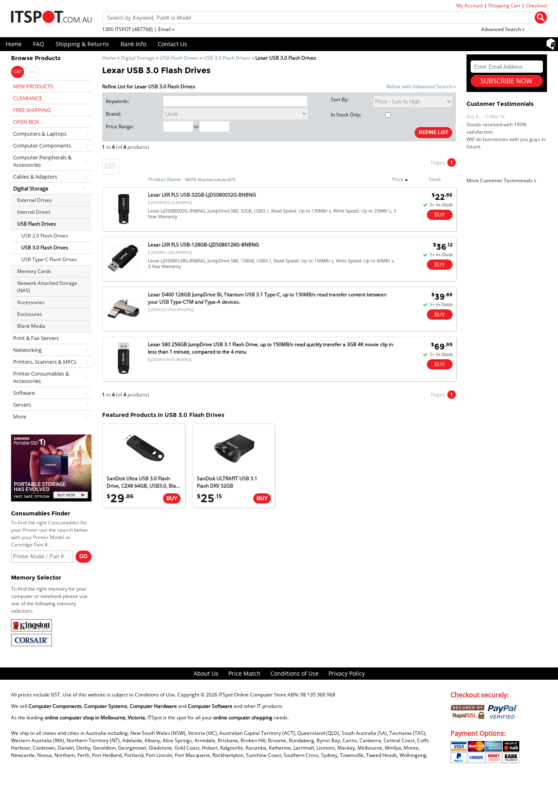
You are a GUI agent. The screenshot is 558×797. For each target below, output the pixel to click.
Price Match (244, 673)
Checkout (536, 5)
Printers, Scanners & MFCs (44, 361)
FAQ (38, 44)
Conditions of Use (294, 673)
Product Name (164, 179)
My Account (469, 5)
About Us (206, 673)
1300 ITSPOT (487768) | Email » (138, 29)
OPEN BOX (26, 121)
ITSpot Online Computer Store (252, 694)
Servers (22, 404)
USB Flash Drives (179, 57)
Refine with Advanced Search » (421, 86)
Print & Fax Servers (36, 338)
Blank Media (31, 325)
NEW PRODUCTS (33, 86)
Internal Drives (34, 211)
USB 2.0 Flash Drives (44, 235)
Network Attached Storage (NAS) (47, 287)
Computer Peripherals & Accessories (42, 161)
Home (14, 44)
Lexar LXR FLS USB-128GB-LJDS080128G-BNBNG (203, 244)
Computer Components (42, 145)
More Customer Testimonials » (501, 180)
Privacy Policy (346, 673)
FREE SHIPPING (32, 110)
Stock (435, 179)
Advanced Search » (503, 29)
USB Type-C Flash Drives (49, 259)
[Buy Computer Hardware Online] (172, 498)
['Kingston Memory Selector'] (31, 629)
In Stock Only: (346, 114)
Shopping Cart (504, 5)
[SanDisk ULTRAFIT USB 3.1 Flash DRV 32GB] (234, 466)
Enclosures (29, 314)
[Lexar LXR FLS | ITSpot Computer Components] (123, 224)
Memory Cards (34, 271)
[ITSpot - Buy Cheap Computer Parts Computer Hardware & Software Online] (51, 18)
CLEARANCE (27, 98)
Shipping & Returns (82, 44)
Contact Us (172, 44)
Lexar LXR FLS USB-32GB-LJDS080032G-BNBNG (202, 194)
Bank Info (133, 44)
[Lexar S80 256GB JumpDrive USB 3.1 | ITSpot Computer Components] (123, 373)
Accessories (31, 302)
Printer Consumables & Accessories (41, 377)
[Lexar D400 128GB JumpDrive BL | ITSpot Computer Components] (123, 323)
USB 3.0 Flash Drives (226, 57)
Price (398, 179)
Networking (27, 350)
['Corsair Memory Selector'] (31, 644)
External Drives (34, 200)
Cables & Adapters (35, 176)
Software (24, 392)
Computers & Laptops (40, 133)
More (19, 416)
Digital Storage (138, 57)
